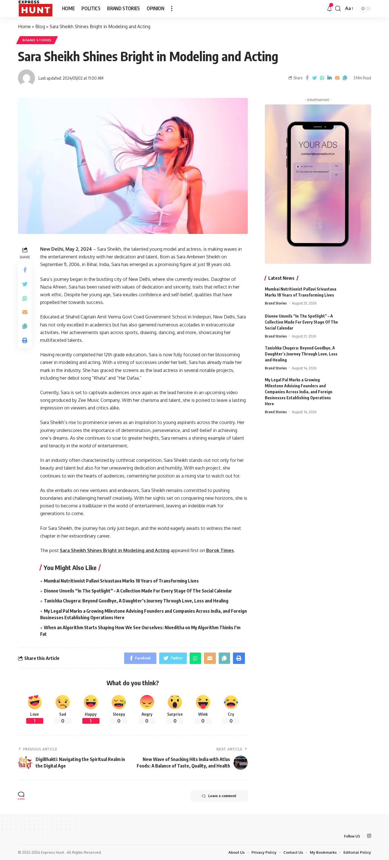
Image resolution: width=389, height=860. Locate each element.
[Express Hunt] (35, 8)
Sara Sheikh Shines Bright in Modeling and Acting (114, 550)
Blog (40, 26)
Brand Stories (37, 40)
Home (24, 26)
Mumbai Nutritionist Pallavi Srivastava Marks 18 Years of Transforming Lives (121, 581)
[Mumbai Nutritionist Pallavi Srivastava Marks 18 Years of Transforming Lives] (357, 296)
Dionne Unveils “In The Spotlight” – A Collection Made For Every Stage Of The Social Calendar (138, 591)
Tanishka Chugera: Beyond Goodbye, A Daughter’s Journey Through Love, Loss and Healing (136, 601)
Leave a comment (222, 796)
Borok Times (220, 550)
